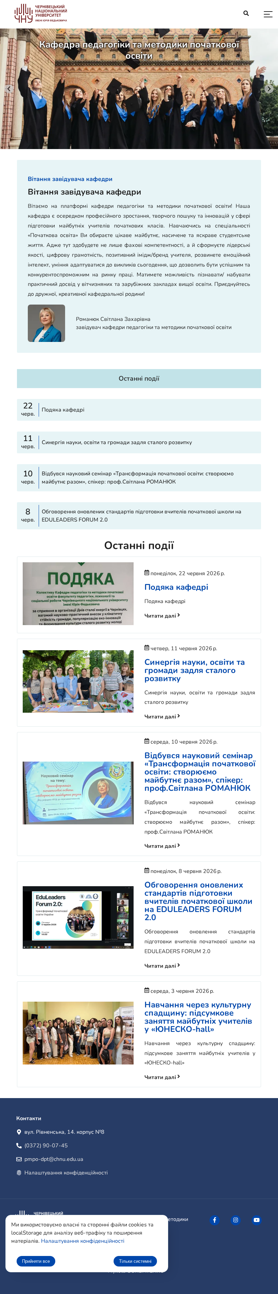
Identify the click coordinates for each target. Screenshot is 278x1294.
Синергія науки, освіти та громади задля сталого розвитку (194, 670)
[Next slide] (269, 88)
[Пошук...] (246, 14)
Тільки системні (135, 1261)
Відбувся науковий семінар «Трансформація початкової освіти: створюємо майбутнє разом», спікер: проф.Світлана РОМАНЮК (199, 772)
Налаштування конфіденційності (66, 1173)
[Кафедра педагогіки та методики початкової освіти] (41, 14)
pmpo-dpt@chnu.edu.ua (53, 1159)
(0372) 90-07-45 (46, 1145)
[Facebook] (215, 1220)
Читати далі (160, 616)
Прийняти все (36, 1261)
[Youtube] (257, 1220)
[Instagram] (236, 1220)
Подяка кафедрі (176, 587)
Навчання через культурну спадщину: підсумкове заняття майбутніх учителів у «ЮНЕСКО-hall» (198, 1017)
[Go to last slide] (9, 88)
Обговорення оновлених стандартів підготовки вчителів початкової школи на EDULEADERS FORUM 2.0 (198, 901)
